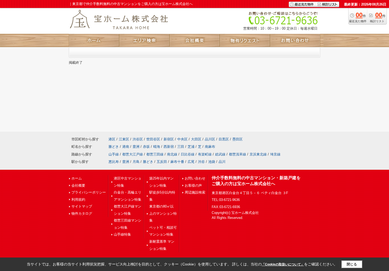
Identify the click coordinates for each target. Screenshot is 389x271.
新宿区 (169, 139)
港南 (125, 147)
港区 (111, 139)
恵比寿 (113, 162)
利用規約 (78, 199)
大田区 (196, 139)
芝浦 (191, 147)
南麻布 (210, 147)
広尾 (191, 162)
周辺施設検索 (195, 192)
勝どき (113, 147)
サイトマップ (81, 206)
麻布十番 (177, 162)
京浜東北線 (258, 154)
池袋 (211, 162)
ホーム (76, 178)
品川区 (210, 139)
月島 (136, 162)
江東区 (124, 139)
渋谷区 (138, 139)
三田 (180, 147)
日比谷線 (188, 154)
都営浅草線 (237, 154)
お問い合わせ (195, 178)
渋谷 (201, 162)
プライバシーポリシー (88, 192)
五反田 (162, 162)
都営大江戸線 (132, 154)
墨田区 (237, 139)
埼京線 (275, 154)
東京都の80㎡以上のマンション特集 (163, 213)
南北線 (172, 154)
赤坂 (146, 147)
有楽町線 (205, 154)
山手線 (113, 154)
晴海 (156, 147)
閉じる (352, 264)
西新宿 (169, 147)
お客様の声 (193, 185)
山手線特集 (122, 234)
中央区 (182, 139)
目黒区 (224, 139)
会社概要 (78, 185)
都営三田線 (155, 154)
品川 (222, 162)
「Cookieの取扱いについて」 (283, 264)
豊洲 (136, 147)
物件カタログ (81, 213)
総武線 (220, 154)
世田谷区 (153, 139)
